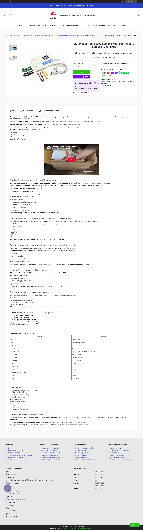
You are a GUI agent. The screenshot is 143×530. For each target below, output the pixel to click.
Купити (81, 72)
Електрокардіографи (78, 35)
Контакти (53, 25)
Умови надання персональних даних (20, 455)
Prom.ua (81, 526)
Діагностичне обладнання (50, 455)
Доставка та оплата (70, 25)
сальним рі (48, 121)
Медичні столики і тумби (84, 448)
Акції (123, 25)
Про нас (86, 25)
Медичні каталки (81, 455)
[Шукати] (4, 15)
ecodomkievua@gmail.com (15, 499)
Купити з (78, 77)
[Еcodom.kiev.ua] (53, 15)
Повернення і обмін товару (105, 25)
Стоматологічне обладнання (51, 460)
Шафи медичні (80, 457)
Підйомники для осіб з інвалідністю (121, 450)
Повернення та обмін (15, 450)
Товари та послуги (37, 25)
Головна (21, 25)
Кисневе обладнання (116, 457)
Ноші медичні (114, 453)
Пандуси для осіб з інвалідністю (120, 460)
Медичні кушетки (81, 453)
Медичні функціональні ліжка (119, 455)
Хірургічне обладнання (49, 450)
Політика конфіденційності (85, 528)
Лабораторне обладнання (50, 457)
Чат (136, 525)
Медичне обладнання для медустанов (36, 35)
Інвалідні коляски (115, 448)
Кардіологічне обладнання (50, 448)
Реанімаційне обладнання (61, 35)
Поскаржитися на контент (68, 528)
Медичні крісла (80, 450)
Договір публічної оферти (17, 457)
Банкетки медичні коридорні (85, 460)
